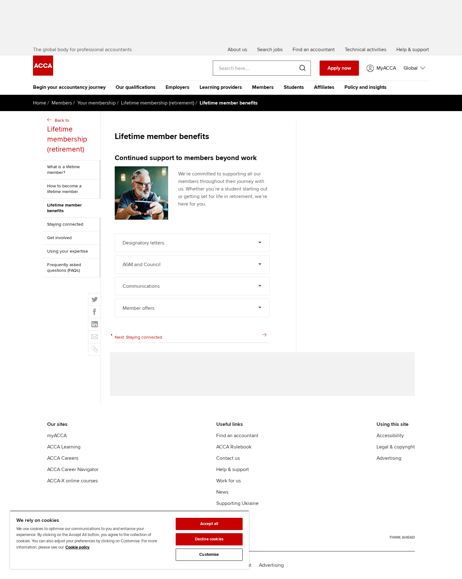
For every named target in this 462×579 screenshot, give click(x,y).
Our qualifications (136, 87)
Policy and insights (365, 87)
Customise (209, 554)
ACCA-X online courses (72, 481)
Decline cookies (209, 539)
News (222, 492)
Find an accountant (237, 435)
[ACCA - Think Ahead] (402, 537)
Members (263, 87)
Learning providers (221, 87)
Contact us (228, 458)
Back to (67, 136)
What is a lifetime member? (63, 169)
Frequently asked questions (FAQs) (64, 267)
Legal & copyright (396, 447)
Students (294, 87)
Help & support (232, 469)
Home (39, 103)
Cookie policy (77, 547)
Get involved (59, 237)
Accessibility (390, 435)
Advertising (389, 458)
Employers (178, 87)
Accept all (209, 523)
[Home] (43, 74)
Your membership (96, 103)
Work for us (228, 481)
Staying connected (65, 224)
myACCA (57, 435)
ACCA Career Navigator (72, 469)
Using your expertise (67, 251)
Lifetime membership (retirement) (157, 103)
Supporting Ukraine (237, 503)
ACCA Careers (62, 458)
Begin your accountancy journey (69, 87)
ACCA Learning (63, 447)
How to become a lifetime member (64, 188)
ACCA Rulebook (233, 447)
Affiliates (324, 87)
